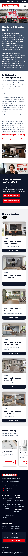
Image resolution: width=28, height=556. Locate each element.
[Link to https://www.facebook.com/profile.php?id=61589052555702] (25, 1)
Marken (7, 513)
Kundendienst (20, 506)
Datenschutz (11, 550)
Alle (5, 217)
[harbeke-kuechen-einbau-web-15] (14, 151)
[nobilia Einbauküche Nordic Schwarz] (14, 237)
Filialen (19, 504)
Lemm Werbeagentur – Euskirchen (11, 554)
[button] (2, 151)
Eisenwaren (8, 511)
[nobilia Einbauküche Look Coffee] (14, 270)
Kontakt (7, 517)
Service (7, 508)
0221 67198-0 (16, 1)
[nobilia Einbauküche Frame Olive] (14, 304)
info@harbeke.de (9, 490)
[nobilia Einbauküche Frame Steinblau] (14, 339)
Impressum (5, 550)
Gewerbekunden (9, 515)
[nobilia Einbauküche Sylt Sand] (14, 373)
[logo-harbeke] (10, 5)
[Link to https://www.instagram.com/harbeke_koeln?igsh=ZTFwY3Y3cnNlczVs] (22, 1)
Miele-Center (8, 498)
